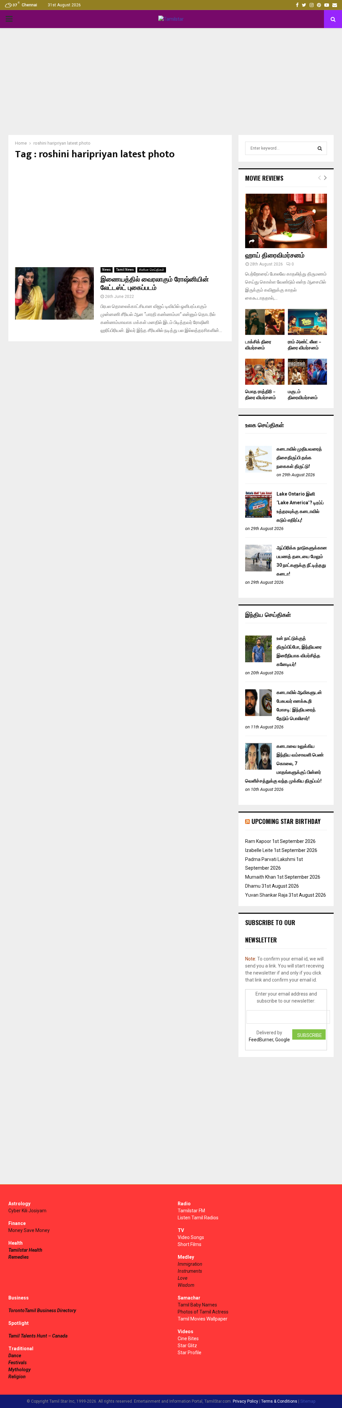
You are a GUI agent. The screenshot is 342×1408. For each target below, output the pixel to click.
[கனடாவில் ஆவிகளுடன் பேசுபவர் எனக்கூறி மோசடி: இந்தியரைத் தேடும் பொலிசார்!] (258, 714)
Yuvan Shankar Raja (266, 895)
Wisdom (186, 1285)
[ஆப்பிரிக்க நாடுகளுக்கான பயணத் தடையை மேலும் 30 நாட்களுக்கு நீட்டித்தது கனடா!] (258, 569)
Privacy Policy (245, 1401)
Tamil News (125, 270)
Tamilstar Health (25, 1250)
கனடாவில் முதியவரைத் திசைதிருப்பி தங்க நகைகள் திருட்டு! (299, 457)
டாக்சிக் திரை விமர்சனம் (258, 345)
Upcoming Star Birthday (286, 821)
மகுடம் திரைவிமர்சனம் (303, 394)
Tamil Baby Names (197, 1304)
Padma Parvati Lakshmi (270, 859)
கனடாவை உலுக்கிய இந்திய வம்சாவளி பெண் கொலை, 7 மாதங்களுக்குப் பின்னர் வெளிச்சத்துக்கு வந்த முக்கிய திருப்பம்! (284, 763)
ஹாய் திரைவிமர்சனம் (275, 255)
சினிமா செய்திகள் (151, 270)
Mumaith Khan (260, 877)
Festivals (17, 1362)
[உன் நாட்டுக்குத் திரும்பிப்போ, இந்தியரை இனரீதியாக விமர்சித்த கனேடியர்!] (258, 660)
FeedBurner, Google (269, 1039)
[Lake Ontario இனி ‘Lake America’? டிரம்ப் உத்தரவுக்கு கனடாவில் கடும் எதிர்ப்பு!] (258, 516)
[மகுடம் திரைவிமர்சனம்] (307, 372)
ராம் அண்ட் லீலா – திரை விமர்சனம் (304, 345)
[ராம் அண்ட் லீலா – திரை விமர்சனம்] (307, 322)
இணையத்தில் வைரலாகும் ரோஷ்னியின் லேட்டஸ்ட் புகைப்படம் (155, 284)
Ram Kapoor (258, 841)
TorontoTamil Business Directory (42, 1310)
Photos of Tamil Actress (203, 1311)
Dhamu (253, 886)
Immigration (190, 1264)
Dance (14, 1355)
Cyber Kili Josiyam (27, 1210)
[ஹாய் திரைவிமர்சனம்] (286, 221)
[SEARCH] (320, 148)
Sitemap (307, 1401)
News (106, 270)
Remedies (18, 1257)
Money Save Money (29, 1230)
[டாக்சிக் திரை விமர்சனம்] (265, 322)
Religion (17, 1376)
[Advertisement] (171, 81)
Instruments (190, 1271)
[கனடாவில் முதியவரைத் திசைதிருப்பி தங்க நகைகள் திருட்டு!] (258, 471)
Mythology (19, 1369)
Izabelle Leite (259, 850)
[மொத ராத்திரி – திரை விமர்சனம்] (265, 372)
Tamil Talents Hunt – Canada (37, 1336)
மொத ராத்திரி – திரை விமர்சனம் (260, 394)
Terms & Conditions (279, 1401)
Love (182, 1278)
